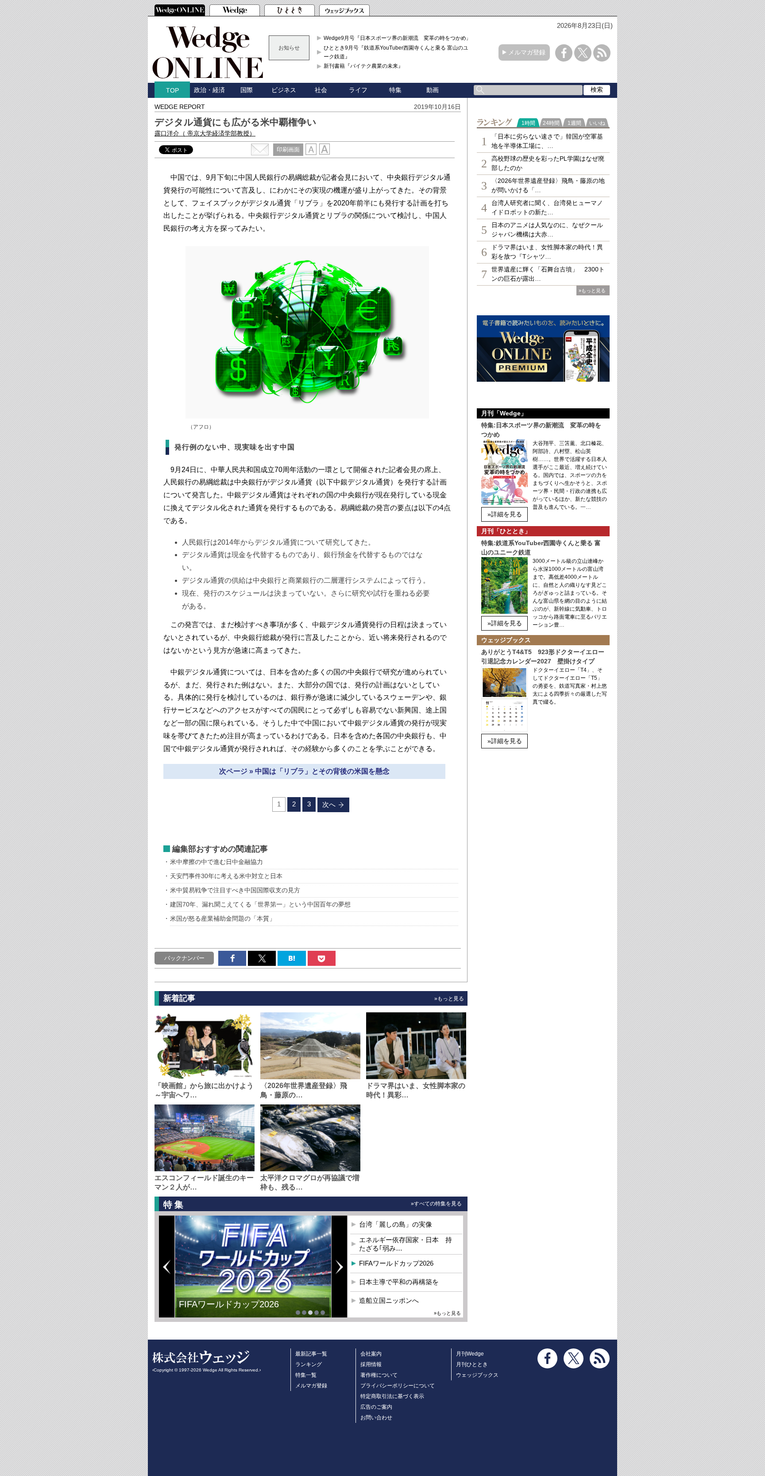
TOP (172, 90)
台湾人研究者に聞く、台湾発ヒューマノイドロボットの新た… (547, 207)
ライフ (358, 89)
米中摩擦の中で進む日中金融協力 (216, 861)
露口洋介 (205, 133)
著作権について (379, 1375)
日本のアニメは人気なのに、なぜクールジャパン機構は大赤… (547, 229)
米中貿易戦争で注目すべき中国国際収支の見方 (235, 890)
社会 (321, 89)
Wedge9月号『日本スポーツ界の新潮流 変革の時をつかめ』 (397, 38)
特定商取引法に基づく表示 (392, 1396)
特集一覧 (306, 1375)
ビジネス (283, 89)
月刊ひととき (472, 1364)
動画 (432, 89)
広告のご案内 (376, 1407)
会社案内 (371, 1354)
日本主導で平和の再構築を (232, 1311)
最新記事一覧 (311, 1354)
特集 (395, 89)
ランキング (308, 1364)
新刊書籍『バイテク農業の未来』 (363, 66)
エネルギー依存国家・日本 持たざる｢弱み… (405, 1244)
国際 (246, 89)
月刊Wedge (470, 1354)
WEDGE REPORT (180, 106)
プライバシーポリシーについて (397, 1386)
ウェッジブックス (477, 1375)
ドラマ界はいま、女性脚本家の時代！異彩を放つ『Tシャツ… (547, 252)
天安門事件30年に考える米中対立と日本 (226, 875)
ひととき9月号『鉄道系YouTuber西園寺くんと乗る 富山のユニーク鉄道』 (399, 52)
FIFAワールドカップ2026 (396, 1263)
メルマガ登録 (526, 52)
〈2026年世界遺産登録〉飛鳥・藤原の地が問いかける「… (548, 185)
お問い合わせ (376, 1417)
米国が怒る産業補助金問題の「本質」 (222, 918)
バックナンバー (184, 958)
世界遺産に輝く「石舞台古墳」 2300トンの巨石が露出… (548, 274)
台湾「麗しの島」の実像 (395, 1224)
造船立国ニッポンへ (389, 1300)
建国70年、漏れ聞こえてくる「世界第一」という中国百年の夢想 (260, 904)
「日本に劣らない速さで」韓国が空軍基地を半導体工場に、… (547, 141)
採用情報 (371, 1364)
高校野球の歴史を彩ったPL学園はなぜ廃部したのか (547, 163)
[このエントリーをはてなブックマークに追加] (291, 958)
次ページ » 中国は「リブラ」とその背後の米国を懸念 (304, 771)
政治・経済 (209, 89)
